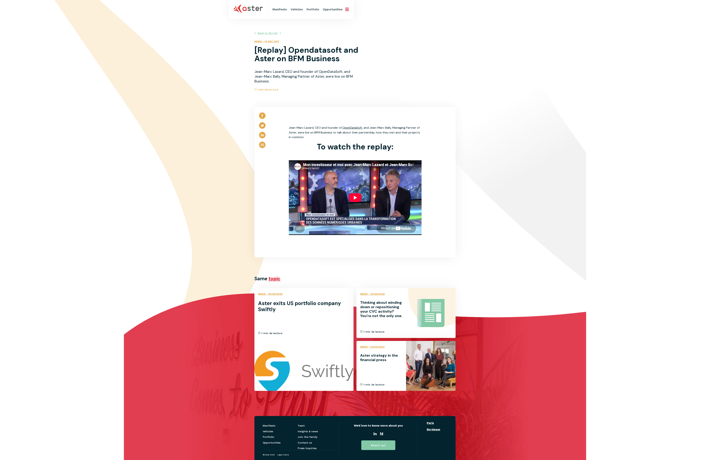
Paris (430, 423)
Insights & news (308, 431)
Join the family (307, 436)
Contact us (305, 442)
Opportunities (332, 9)
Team (301, 425)
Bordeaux (433, 429)
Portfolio (312, 9)
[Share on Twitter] (262, 129)
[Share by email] (262, 148)
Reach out (378, 445)
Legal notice (283, 455)
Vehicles (297, 9)
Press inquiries (307, 448)
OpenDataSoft (352, 128)
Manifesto (279, 9)
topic (274, 278)
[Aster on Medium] (381, 434)
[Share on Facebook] (262, 119)
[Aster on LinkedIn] (375, 434)
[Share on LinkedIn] (262, 138)
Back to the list (268, 33)
